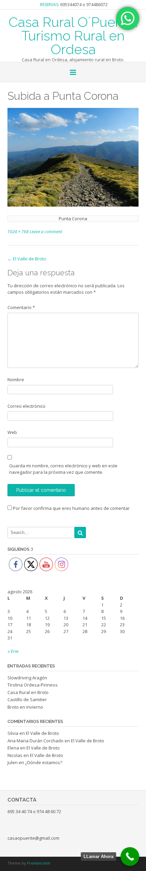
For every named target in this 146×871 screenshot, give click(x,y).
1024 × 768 (18, 232)
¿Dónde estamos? (43, 762)
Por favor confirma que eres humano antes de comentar (71, 508)
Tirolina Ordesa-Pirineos (32, 685)
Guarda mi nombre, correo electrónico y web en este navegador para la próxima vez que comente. (63, 469)
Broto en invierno (25, 707)
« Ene (13, 651)
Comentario (21, 307)
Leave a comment (46, 232)
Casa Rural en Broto (28, 692)
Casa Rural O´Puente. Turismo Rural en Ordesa (73, 35)
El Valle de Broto (26, 259)
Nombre (15, 379)
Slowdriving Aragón (27, 678)
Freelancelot (38, 863)
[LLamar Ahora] (130, 856)
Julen (12, 762)
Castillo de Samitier (27, 699)
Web (12, 432)
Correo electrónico (26, 406)
